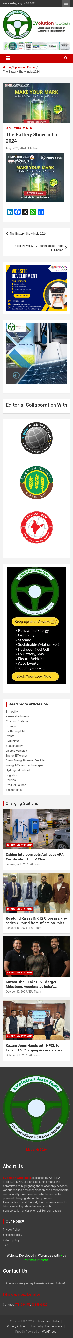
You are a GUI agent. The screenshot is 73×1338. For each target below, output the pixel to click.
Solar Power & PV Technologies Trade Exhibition (39, 248)
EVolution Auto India (46, 1321)
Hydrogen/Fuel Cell (18, 770)
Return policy (11, 1240)
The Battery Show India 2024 (28, 233)
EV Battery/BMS (16, 731)
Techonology (14, 790)
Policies (11, 780)
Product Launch (16, 785)
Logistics (12, 775)
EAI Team (34, 148)
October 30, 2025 (16, 991)
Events (10, 736)
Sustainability (14, 746)
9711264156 (22, 1304)
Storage (11, 726)
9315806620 (39, 1304)
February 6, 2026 (16, 864)
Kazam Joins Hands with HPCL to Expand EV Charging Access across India (34, 1050)
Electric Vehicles (16, 750)
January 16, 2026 (16, 927)
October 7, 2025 (15, 1055)
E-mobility (12, 711)
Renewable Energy (17, 716)
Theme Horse (53, 1326)
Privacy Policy (11, 1229)
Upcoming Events (19, 128)
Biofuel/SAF (13, 741)
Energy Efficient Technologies (24, 765)
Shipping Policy (12, 1235)
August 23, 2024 (16, 148)
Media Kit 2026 (36, 1149)
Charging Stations (17, 721)
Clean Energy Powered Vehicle (25, 760)
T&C (6, 1245)
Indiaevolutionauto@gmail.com (22, 1294)
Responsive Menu (66, 3)
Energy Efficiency (16, 755)
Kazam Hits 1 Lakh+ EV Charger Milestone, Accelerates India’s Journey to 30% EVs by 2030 (31, 986)
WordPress (49, 1331)
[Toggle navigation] (8, 58)
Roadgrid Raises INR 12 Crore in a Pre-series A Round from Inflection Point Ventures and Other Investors (36, 923)
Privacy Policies (17, 1326)
